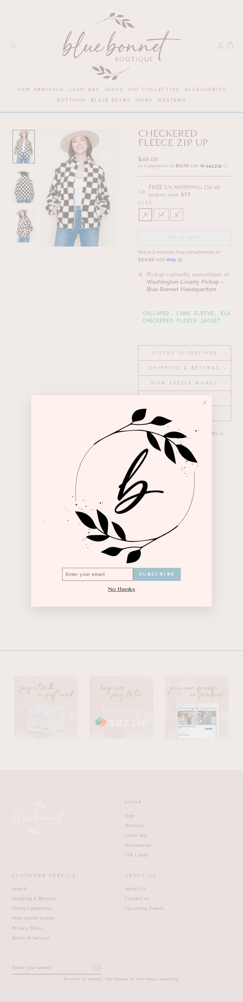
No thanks (121, 589)
